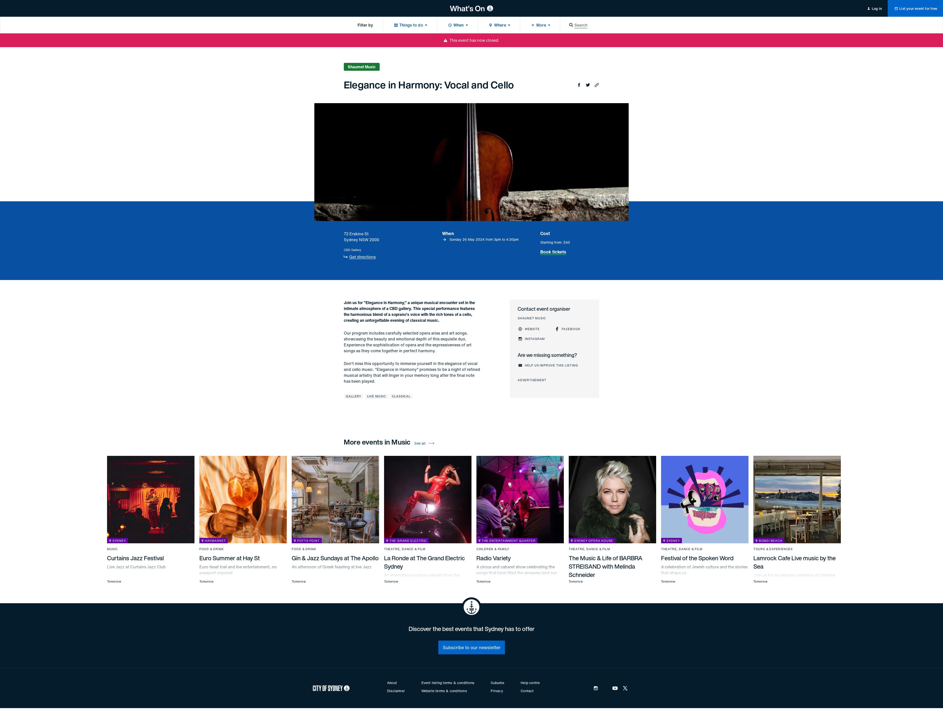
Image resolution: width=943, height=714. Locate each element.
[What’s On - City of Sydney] (471, 8)
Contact (527, 690)
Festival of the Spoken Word (697, 558)
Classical (401, 396)
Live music (376, 396)
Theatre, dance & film (405, 549)
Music (112, 549)
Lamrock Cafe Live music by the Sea (794, 562)
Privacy (497, 690)
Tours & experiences (773, 549)
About (392, 682)
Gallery (353, 396)
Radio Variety (493, 558)
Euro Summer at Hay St (229, 558)
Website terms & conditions (444, 690)
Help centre (530, 682)
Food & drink (211, 549)
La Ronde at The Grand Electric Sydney (424, 562)
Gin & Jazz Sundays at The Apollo (335, 558)
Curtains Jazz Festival (135, 558)
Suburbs (497, 682)
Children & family (492, 549)
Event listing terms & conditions (447, 682)
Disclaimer (396, 690)
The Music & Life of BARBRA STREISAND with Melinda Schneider (605, 566)
